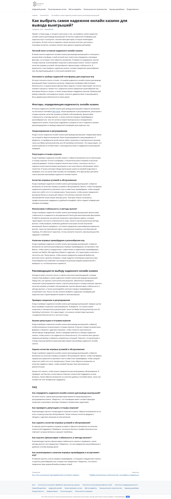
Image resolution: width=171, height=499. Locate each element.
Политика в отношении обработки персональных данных (59, 485)
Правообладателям (39, 488)
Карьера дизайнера (116, 9)
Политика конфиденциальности (126, 485)
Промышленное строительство (95, 9)
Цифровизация (52, 491)
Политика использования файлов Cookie (97, 485)
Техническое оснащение (83, 491)
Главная (35, 15)
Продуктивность (133, 9)
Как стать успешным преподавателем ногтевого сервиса (55, 473)
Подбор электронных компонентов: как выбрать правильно (114, 473)
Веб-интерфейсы (75, 9)
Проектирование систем (57, 9)
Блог (33, 485)
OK (128, 497)
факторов (56, 111)
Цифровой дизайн (39, 9)
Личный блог (44, 15)
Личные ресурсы (66, 491)
